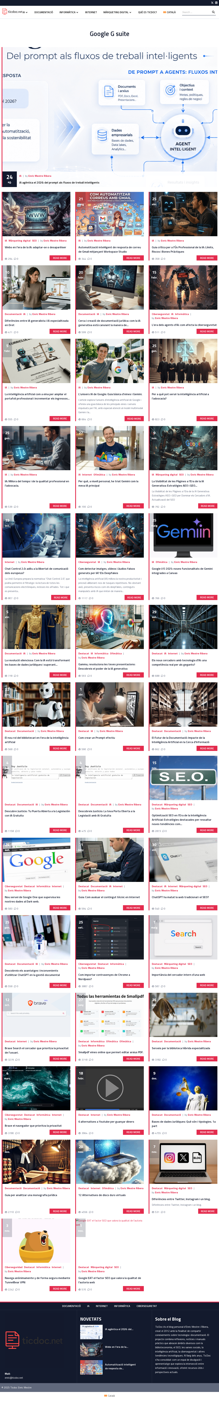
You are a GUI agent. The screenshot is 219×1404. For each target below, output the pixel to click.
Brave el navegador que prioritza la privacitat (33, 1125)
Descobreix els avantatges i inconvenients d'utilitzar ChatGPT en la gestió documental (32, 972)
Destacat (83, 653)
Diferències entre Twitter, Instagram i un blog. (181, 1199)
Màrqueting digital (116, 12)
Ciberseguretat (161, 314)
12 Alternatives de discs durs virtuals (102, 1195)
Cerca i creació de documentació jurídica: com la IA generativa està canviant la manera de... (109, 322)
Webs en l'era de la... (116, 1347)
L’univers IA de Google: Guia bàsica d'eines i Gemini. (110, 394)
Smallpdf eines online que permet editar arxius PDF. (110, 1052)
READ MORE (60, 258)
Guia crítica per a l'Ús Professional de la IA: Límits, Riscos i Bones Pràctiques (183, 249)
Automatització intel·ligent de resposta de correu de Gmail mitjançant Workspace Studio (109, 249)
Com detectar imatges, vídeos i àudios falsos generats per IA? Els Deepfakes (106, 570)
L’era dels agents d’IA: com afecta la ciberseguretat (184, 325)
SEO (34, 240)
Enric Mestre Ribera (39, 176)
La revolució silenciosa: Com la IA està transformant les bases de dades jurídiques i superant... (37, 662)
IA (24, 12)
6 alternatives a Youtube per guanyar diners (106, 1121)
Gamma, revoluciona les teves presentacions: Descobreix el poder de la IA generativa (106, 666)
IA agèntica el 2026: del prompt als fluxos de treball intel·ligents (59, 182)
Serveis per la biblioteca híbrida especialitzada (181, 1048)
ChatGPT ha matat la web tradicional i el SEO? (180, 897)
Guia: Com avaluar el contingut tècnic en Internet (109, 897)
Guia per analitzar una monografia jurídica (31, 1195)
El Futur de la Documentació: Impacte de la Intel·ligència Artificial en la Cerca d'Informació (180, 740)
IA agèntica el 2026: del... (119, 1329)
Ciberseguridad (13, 1267)
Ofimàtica (99, 474)
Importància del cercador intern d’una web (178, 975)
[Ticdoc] (12, 12)
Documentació (43, 12)
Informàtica (67, 12)
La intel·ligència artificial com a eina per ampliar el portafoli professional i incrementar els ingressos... (37, 396)
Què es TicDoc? (147, 12)
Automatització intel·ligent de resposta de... (120, 1366)
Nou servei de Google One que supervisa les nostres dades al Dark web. (32, 899)
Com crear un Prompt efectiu (96, 738)
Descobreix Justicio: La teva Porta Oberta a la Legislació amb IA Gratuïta (106, 813)
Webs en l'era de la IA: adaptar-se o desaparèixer (36, 247)
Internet (91, 12)
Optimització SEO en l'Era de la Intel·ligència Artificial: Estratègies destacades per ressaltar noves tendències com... (181, 819)
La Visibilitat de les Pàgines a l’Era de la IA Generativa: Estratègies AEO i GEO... (178, 483)
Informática (43, 1267)
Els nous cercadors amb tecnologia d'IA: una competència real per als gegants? (179, 662)
